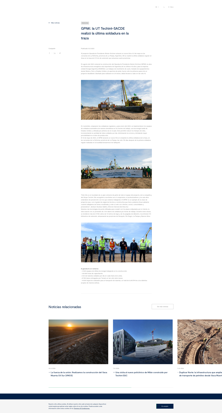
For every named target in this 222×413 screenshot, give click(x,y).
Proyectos (85, 23)
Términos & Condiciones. (82, 408)
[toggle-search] (164, 7)
